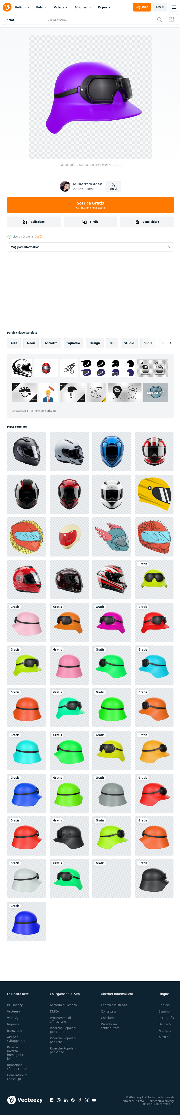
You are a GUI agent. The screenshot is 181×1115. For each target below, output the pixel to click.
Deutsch (161, 1024)
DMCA (54, 1011)
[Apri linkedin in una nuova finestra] (66, 1100)
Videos (59, 7)
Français (161, 1030)
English (160, 1005)
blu (112, 343)
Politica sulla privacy (157, 1101)
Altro (158, 1037)
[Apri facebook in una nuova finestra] (51, 1100)
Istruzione (14, 1030)
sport (148, 343)
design (95, 343)
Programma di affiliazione (60, 1020)
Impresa (13, 1024)
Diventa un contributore (110, 1026)
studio (129, 343)
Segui (113, 189)
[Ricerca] (159, 19)
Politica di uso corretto (152, 1103)
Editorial (81, 7)
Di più (102, 7)
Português (163, 1018)
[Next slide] (163, 343)
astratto (51, 343)
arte (14, 343)
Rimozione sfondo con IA (17, 1067)
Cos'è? (38, 236)
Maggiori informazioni (25, 247)
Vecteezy (13, 1011)
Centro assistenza (114, 1005)
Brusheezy (15, 1005)
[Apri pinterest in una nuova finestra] (73, 1100)
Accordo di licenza (63, 1005)
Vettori (20, 7)
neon (31, 343)
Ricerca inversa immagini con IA (17, 1053)
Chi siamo (108, 1018)
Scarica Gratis (90, 205)
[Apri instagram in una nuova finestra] (58, 1100)
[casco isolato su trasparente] (154, 579)
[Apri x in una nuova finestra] (87, 1100)
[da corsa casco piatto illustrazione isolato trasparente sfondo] (154, 494)
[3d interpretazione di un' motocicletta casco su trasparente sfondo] (154, 451)
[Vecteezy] (7, 7)
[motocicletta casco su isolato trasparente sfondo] (26, 579)
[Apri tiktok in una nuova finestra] (80, 1100)
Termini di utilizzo (129, 1101)
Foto (39, 7)
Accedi (160, 7)
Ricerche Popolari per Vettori (63, 1030)
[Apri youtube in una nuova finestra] (94, 1100)
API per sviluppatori (16, 1039)
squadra (73, 343)
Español (161, 1011)
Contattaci (108, 1011)
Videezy (12, 1018)
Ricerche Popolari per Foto (63, 1040)
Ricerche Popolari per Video (63, 1050)
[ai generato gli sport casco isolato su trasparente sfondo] (26, 451)
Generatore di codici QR (17, 1077)
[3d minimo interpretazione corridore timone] (69, 537)
